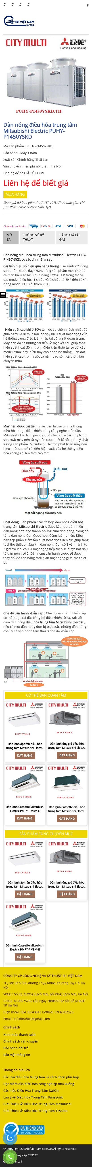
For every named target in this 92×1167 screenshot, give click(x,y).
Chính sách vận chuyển (20, 1041)
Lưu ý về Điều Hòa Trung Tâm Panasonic (33, 1097)
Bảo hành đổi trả (15, 1048)
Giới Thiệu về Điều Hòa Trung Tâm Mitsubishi (37, 1104)
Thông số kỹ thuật (33, 237)
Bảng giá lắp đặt (69, 237)
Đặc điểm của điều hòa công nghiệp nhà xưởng (38, 1084)
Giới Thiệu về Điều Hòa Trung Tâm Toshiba (35, 1111)
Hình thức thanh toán (19, 1034)
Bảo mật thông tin (16, 1055)
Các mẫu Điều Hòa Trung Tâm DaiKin (31, 1090)
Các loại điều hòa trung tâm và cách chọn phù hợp (41, 1077)
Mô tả (9, 237)
